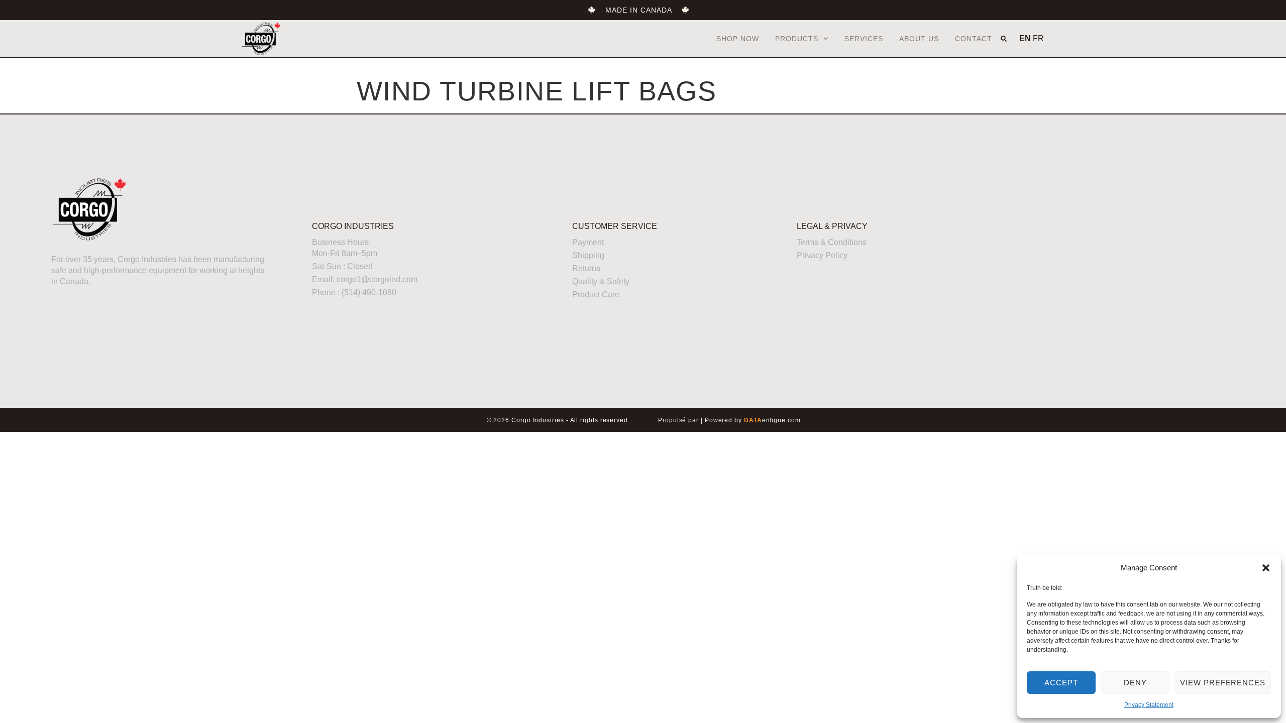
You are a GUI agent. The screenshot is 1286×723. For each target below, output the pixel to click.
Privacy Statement (1148, 704)
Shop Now (737, 39)
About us (919, 39)
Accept (1061, 682)
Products (796, 39)
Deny (1135, 682)
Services (863, 39)
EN (1025, 38)
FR (1038, 38)
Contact (973, 39)
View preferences (1222, 682)
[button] (1266, 568)
